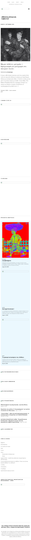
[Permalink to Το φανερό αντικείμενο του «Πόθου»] (15, 336)
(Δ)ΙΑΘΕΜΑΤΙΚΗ (8, 429)
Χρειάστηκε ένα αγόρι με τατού (7, 470)
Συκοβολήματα (6, 260)
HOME (8, 2)
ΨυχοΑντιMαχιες (9, 400)
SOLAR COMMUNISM (9, 381)
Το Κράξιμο (3, 468)
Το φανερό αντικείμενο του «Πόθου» (13, 357)
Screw (2, 450)
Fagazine (3, 442)
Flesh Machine (4, 444)
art (2, 259)
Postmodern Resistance (11, 371)
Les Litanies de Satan (5, 446)
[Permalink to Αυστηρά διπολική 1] (15, 288)
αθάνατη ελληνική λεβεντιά (9, 18)
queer (2, 91)
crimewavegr (9, 72)
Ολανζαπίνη (3, 466)
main (2, 448)
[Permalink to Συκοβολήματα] (15, 240)
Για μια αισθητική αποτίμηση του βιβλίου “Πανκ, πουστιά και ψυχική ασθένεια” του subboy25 (14, 462)
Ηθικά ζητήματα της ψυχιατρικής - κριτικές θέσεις (14, 404)
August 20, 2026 (5, 266)
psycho (3, 307)
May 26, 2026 (5, 363)
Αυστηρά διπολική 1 (8, 309)
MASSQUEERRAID (8, 391)
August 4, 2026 (5, 315)
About (17, 2)
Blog (13, 2)
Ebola (22, 2)
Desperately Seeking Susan (15, 4)
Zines (2, 452)
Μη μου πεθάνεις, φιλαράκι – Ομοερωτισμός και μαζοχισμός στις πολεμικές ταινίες (14, 66)
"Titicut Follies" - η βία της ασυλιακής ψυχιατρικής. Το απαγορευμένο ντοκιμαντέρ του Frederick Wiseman (15, 414)
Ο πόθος (3, 464)
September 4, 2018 (4, 90)
